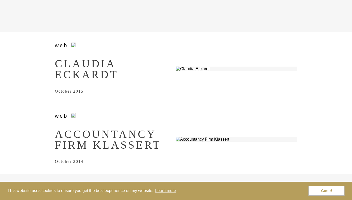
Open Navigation (292, 16)
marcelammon (89, 16)
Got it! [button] (326, 191)
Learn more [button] (165, 190)
